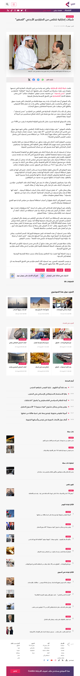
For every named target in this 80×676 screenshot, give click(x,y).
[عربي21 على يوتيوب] (18, 10)
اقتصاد (68, 10)
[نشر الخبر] (29, 79)
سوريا (18, 650)
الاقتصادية (57, 96)
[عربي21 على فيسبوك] (25, 10)
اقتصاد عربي (47, 10)
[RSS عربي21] (8, 10)
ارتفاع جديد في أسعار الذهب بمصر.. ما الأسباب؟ (40, 367)
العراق (18, 645)
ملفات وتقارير (61, 658)
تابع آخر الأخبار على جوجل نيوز (27, 276)
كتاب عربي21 (46, 645)
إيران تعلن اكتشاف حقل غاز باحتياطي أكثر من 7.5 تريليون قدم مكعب (51, 607)
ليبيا (19, 648)
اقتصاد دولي (58, 10)
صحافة (62, 655)
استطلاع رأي (46, 655)
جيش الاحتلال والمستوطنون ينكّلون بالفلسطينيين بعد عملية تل (55, 472)
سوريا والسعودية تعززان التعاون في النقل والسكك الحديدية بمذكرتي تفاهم (40, 343)
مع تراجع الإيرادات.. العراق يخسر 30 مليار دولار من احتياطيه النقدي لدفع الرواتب (62, 343)
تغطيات (62, 648)
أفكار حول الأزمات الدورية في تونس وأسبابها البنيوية (46, 420)
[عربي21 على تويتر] (22, 10)
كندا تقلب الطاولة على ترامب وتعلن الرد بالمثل (57, 619)
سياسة (71, 469)
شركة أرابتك (62, 88)
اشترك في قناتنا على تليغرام (57, 276)
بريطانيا (18, 653)
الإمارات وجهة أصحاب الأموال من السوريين (19, 310)
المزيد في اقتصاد (68, 323)
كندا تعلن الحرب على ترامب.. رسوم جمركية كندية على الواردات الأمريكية (50, 632)
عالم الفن (32, 648)
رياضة (62, 653)
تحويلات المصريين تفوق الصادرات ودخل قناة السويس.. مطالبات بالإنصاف (49, 582)
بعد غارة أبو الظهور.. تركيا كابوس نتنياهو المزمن (48, 387)
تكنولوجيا (32, 650)
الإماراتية (54, 88)
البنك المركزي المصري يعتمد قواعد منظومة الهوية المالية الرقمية (17, 367)
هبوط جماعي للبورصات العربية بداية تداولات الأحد (63, 310)
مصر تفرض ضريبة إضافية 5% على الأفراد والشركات (58, 450)
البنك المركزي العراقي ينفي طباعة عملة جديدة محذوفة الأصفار (17, 343)
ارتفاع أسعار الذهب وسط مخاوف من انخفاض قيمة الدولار (54, 552)
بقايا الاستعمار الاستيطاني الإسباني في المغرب (47, 394)
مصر (18, 655)
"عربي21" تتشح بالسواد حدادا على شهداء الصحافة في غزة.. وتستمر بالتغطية (51, 493)
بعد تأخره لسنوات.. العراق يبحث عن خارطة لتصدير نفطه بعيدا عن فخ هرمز (62, 367)
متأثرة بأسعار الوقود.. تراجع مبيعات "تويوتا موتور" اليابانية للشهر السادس (49, 539)
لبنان (18, 658)
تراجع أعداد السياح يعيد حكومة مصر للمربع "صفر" (41, 310)
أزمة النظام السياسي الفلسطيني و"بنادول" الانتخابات (45, 400)
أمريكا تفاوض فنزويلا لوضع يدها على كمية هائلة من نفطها (44, 413)
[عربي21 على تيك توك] (11, 10)
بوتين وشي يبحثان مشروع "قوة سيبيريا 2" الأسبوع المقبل (44, 407)
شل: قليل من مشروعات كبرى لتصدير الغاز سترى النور (58, 440)
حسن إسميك (59, 93)
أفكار (48, 653)
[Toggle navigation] (13, 4)
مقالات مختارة (46, 650)
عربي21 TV (32, 645)
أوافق (15, 671)
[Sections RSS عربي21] (66, 660)
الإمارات (60, 270)
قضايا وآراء (46, 648)
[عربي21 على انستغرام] (15, 10)
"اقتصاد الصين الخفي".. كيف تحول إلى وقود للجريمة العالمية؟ (53, 595)
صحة (33, 653)
